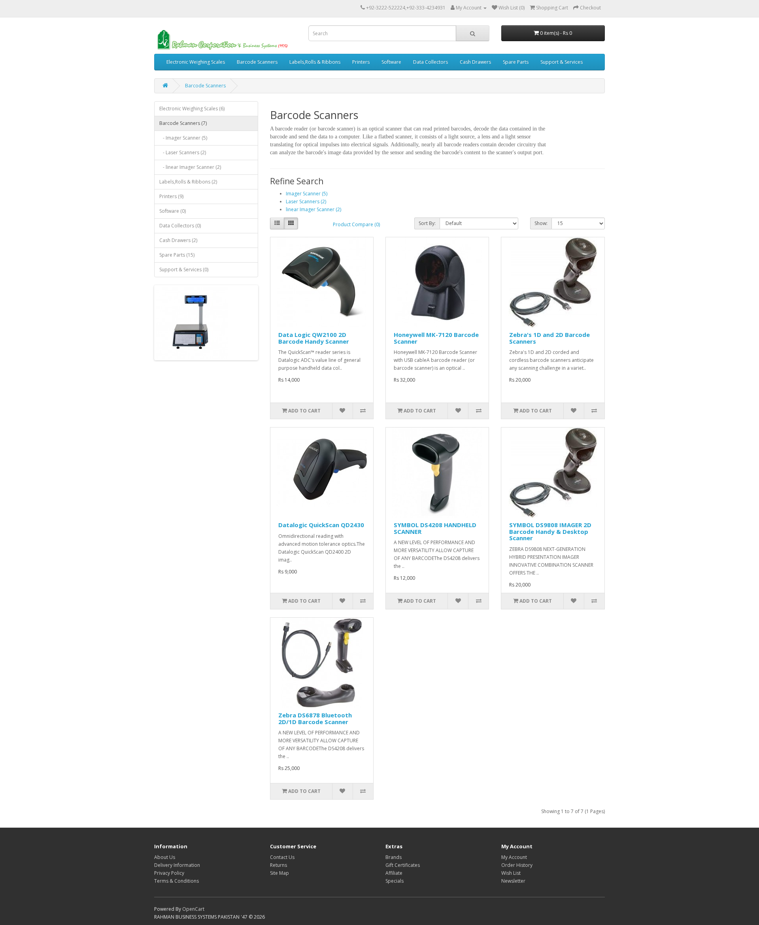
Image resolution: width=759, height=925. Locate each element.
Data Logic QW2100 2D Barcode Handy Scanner (313, 338)
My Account (514, 857)
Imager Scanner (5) (306, 193)
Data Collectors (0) (180, 225)
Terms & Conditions (176, 881)
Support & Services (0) (183, 269)
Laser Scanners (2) (306, 201)
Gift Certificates (402, 865)
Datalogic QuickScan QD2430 (321, 525)
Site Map (279, 873)
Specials (394, 881)
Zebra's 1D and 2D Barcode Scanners (549, 338)
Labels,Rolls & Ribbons (314, 62)
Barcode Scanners (257, 62)
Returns (278, 865)
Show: (541, 223)
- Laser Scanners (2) (182, 152)
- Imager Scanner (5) (183, 137)
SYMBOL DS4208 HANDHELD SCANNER (435, 528)
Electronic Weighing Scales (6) (192, 108)
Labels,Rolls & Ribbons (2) (188, 181)
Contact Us (282, 857)
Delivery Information (177, 865)
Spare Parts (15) (176, 255)
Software (391, 62)
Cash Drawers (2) (178, 240)
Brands (393, 857)
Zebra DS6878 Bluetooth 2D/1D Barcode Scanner (315, 718)
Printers (361, 62)
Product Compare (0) (356, 224)
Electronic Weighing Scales (195, 62)
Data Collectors (430, 62)
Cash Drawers (475, 62)
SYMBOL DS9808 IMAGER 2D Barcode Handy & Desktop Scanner (550, 531)
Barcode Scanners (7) (183, 123)
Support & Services (561, 62)
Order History (516, 865)
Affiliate (393, 873)
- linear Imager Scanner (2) (190, 167)
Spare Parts (516, 62)
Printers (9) (171, 196)
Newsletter (513, 881)
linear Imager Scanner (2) (313, 209)
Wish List (511, 873)
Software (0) (172, 211)
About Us (164, 857)
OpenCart (193, 909)
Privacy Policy (169, 873)
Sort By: (427, 223)
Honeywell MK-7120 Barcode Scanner (436, 338)
